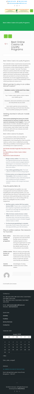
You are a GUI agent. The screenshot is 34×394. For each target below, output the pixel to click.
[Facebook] (15, 6)
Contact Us (6, 325)
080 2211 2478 (12, 1)
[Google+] (17, 6)
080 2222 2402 (22, 1)
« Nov (4, 356)
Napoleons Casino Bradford (11, 155)
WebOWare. (21, 389)
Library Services (7, 322)
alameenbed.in (13, 307)
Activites (5, 316)
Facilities (5, 319)
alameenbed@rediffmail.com (18, 3)
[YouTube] (19, 6)
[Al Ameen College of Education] (17, 10)
